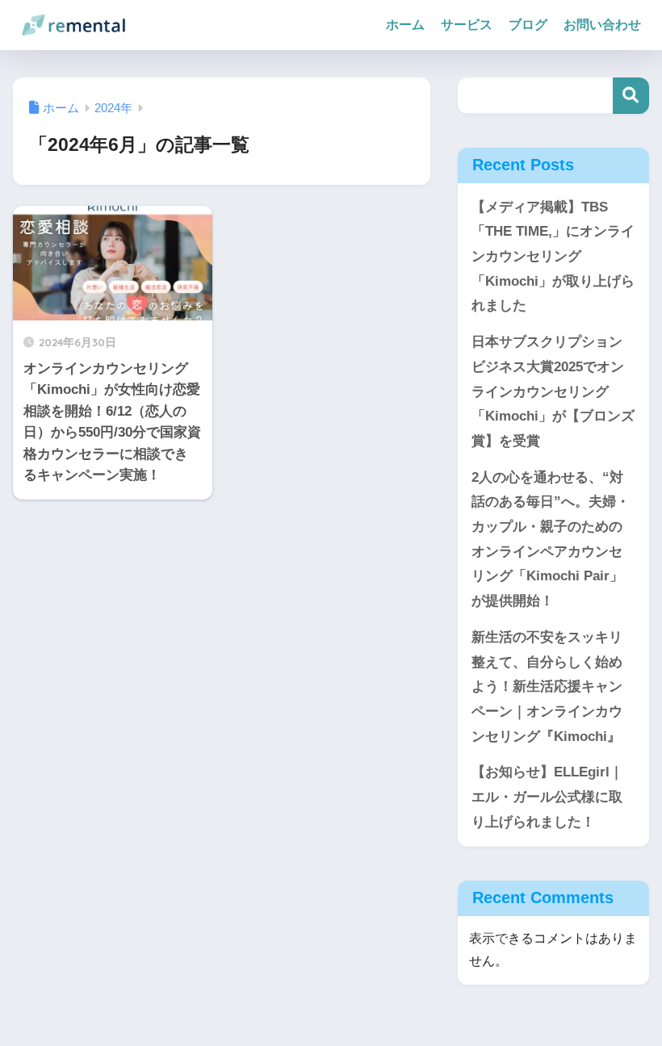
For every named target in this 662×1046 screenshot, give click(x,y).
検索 (631, 95)
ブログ (528, 24)
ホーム (405, 24)
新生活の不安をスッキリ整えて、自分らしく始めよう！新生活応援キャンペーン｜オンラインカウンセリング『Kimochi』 (546, 687)
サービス (466, 24)
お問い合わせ (602, 24)
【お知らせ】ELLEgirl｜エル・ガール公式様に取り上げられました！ (547, 796)
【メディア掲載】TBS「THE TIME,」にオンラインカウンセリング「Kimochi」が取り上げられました (553, 256)
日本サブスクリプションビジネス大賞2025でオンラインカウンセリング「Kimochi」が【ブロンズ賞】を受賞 (553, 391)
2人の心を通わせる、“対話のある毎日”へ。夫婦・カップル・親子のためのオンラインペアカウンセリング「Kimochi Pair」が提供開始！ (550, 539)
